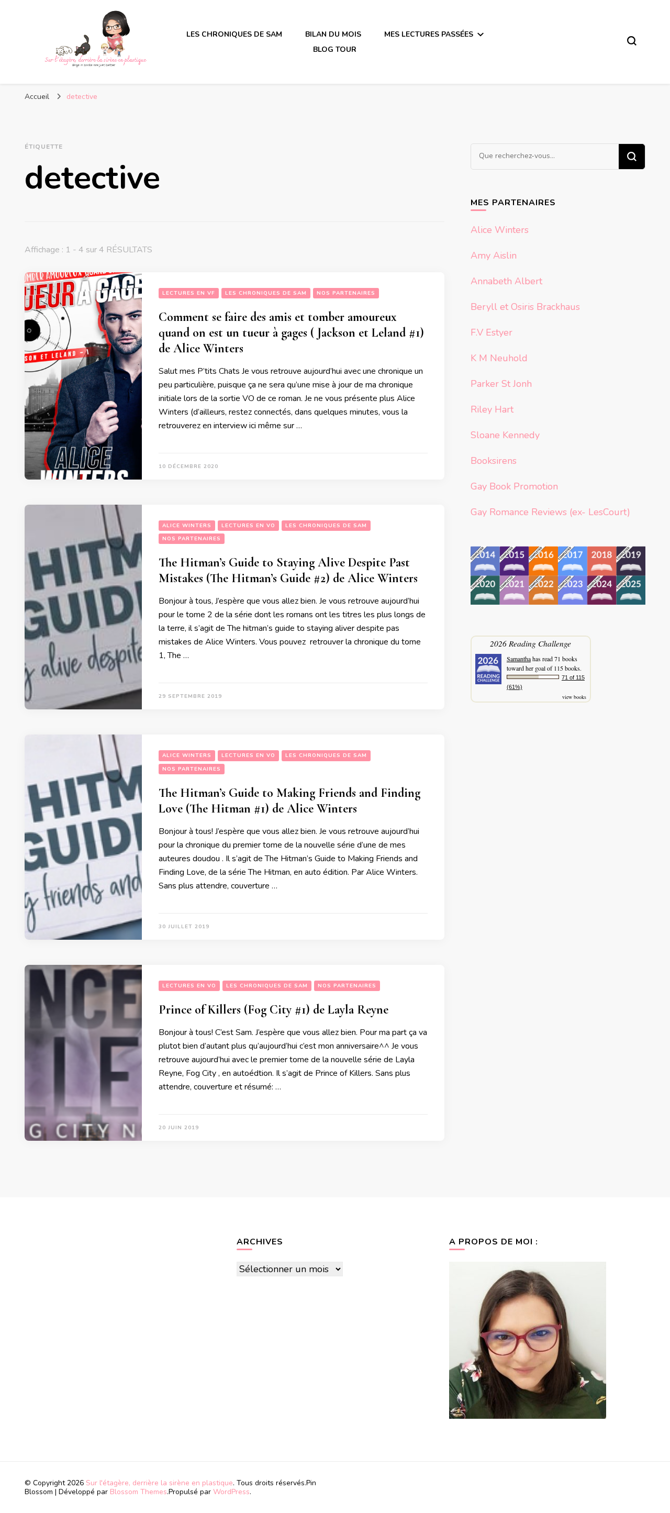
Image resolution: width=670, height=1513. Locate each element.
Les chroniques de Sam (234, 34)
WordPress (231, 1492)
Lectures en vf (188, 293)
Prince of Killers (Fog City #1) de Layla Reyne (273, 1009)
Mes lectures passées (428, 34)
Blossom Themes (138, 1492)
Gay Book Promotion (514, 486)
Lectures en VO (248, 525)
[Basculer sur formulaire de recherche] (631, 41)
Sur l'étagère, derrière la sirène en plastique (159, 1483)
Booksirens (494, 460)
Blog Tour (334, 49)
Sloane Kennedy (505, 435)
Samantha (519, 658)
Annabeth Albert (506, 281)
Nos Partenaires (346, 293)
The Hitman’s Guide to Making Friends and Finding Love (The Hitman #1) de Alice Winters (289, 800)
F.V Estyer (491, 332)
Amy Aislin (494, 255)
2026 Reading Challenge (530, 643)
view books (574, 696)
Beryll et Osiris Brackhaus (525, 307)
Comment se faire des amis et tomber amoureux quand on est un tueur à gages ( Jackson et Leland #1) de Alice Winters (291, 332)
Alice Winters (186, 525)
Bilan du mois (333, 34)
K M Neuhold (499, 358)
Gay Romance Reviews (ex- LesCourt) (550, 512)
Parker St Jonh (501, 383)
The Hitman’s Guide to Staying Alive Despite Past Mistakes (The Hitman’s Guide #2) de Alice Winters (288, 570)
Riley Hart (492, 409)
